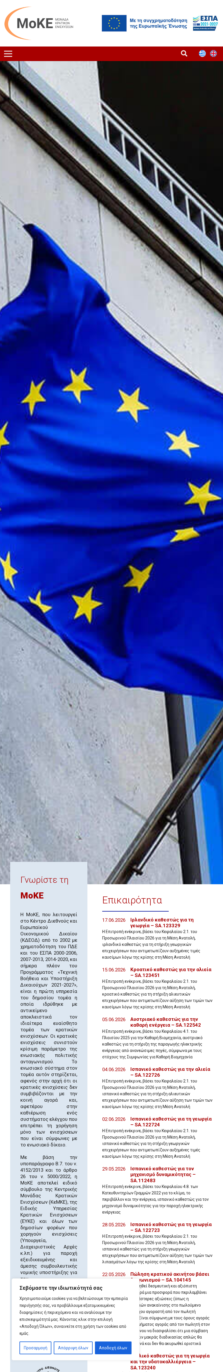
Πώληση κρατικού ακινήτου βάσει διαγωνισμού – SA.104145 (169, 1277)
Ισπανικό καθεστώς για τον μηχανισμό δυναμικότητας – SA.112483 (163, 1174)
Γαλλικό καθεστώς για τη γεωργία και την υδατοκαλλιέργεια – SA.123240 (170, 1361)
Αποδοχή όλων (113, 1348)
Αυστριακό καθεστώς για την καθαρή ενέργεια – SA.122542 (165, 1022)
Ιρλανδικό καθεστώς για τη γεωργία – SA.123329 (162, 922)
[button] (184, 53)
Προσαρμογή (35, 1348)
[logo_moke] (39, 23)
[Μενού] (8, 54)
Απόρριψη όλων (73, 1348)
